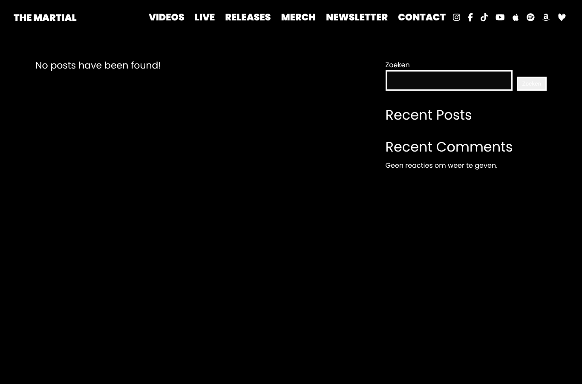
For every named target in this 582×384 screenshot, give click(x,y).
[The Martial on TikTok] (484, 17)
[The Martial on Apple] (516, 17)
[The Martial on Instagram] (456, 17)
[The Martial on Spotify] (531, 17)
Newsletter (357, 17)
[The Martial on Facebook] (470, 17)
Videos (166, 17)
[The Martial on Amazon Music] (546, 17)
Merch (298, 17)
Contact (422, 17)
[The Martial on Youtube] (500, 17)
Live (205, 17)
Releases (248, 17)
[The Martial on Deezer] (561, 17)
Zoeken (398, 65)
